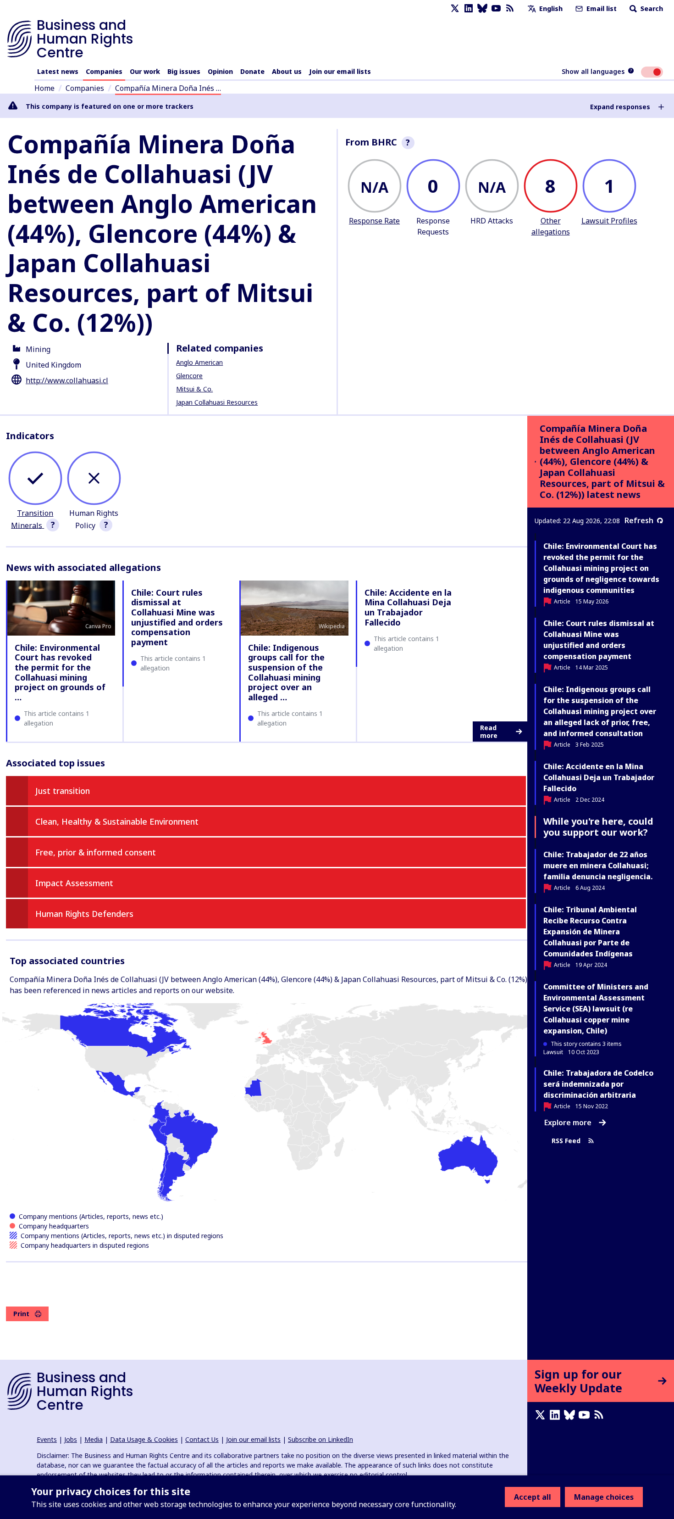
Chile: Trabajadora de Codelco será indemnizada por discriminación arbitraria (598, 1084)
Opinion (220, 71)
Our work (145, 71)
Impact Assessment (74, 882)
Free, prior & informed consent (95, 852)
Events (47, 1439)
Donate (252, 71)
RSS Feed (566, 1140)
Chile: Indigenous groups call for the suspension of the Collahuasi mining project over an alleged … (286, 672)
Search (651, 8)
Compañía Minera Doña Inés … (168, 88)
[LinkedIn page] (468, 8)
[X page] (454, 8)
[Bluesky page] (482, 8)
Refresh (638, 520)
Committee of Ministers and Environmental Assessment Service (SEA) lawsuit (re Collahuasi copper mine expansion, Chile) (595, 1009)
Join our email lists (340, 71)
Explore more (567, 1122)
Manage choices (604, 1497)
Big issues (183, 71)
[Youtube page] (496, 8)
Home (44, 88)
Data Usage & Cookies (144, 1439)
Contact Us (202, 1439)
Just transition (62, 790)
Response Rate (374, 221)
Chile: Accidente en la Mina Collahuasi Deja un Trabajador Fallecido (408, 607)
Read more (488, 731)
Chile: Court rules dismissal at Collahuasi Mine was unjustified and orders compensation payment (177, 617)
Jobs (70, 1439)
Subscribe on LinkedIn (320, 1439)
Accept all (532, 1497)
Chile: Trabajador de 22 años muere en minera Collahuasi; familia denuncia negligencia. (598, 865)
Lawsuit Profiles (609, 221)
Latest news (57, 71)
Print (21, 1313)
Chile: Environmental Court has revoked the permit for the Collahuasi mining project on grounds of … (60, 672)
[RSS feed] (509, 8)
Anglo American (199, 362)
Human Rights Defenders (84, 913)
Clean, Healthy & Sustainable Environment (117, 821)
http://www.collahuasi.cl (67, 380)
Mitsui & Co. (194, 389)
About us (287, 71)
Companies (104, 71)
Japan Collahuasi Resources (217, 402)
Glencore (189, 375)
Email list (601, 8)
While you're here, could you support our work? (598, 826)
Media (93, 1439)
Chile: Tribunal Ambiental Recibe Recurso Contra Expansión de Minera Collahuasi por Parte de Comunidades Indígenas (590, 932)
